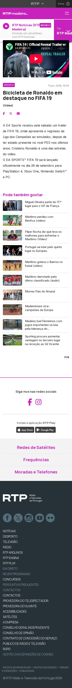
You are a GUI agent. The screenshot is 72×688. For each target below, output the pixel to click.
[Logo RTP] (22, 498)
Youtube (39, 518)
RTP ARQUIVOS (13, 552)
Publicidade (27, 670)
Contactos (11, 590)
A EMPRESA (10, 622)
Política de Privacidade (17, 667)
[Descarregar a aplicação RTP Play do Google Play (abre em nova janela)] (45, 429)
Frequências (36, 460)
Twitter (18, 518)
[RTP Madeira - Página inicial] (24, 13)
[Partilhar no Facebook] (4, 113)
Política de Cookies (45, 667)
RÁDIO (7, 547)
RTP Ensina (11, 558)
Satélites (10, 617)
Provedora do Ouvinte (20, 606)
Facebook (7, 518)
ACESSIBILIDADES (14, 611)
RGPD (7, 649)
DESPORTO (10, 536)
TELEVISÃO (10, 542)
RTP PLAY (9, 563)
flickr (50, 518)
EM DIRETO (10, 568)
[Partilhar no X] (10, 113)
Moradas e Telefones (36, 472)
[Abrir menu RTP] (36, 3)
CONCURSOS (12, 579)
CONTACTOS (11, 595)
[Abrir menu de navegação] (68, 13)
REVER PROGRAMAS (16, 574)
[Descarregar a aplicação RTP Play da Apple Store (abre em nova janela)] (25, 429)
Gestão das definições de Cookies (28, 654)
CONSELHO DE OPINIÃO (18, 633)
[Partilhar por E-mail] (18, 113)
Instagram (29, 518)
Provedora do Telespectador (25, 601)
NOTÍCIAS (9, 531)
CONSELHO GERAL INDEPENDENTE (26, 627)
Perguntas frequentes (20, 585)
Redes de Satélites (36, 447)
